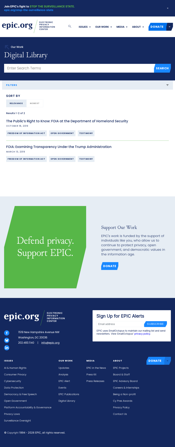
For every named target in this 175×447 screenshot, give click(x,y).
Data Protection (14, 387)
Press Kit (91, 374)
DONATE (157, 27)
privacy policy (142, 333)
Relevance (16, 103)
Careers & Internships (126, 387)
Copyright (12, 432)
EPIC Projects (121, 368)
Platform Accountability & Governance (27, 407)
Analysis (63, 374)
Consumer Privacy (15, 374)
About (136, 27)
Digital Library (67, 401)
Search (162, 68)
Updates (64, 368)
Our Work (102, 27)
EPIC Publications (69, 394)
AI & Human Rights (15, 368)
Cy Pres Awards (122, 401)
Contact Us (120, 414)
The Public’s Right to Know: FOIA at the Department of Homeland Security (67, 121)
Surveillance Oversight (17, 420)
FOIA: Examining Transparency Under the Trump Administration (59, 147)
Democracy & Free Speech (20, 394)
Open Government (15, 401)
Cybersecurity (12, 381)
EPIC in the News (96, 368)
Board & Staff (121, 374)
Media (120, 27)
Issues (83, 27)
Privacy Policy (121, 407)
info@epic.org (50, 343)
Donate (109, 266)
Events (62, 387)
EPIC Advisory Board (125, 381)
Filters (11, 85)
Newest (35, 103)
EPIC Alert (64, 381)
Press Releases (95, 381)
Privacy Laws (12, 414)
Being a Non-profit (124, 394)
